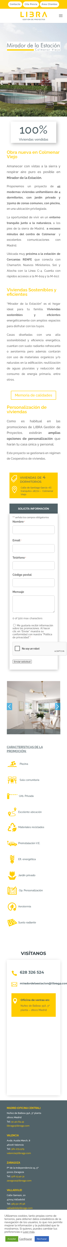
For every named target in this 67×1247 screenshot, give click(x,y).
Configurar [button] (25, 1238)
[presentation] (40, 649)
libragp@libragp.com (18, 1125)
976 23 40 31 (17, 1176)
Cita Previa (31, 4)
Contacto (15, 4)
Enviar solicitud (22, 661)
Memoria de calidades (33, 395)
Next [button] (57, 706)
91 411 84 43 (17, 1121)
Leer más (28, 1231)
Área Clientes (49, 4)
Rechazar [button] (42, 1239)
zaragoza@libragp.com (19, 1180)
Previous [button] (9, 706)
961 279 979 (17, 1149)
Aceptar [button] (12, 1239)
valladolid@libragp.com (20, 1208)
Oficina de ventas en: (35, 1000)
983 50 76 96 (18, 1203)
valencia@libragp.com (19, 1153)
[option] (33, 707)
